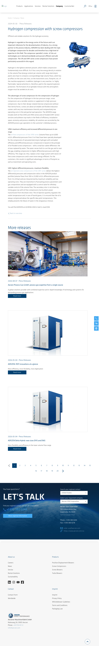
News (10, 566)
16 (36, 471)
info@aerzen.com (14, 628)
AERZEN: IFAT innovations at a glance (23, 364)
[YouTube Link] (19, 582)
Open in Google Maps (67, 515)
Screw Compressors (59, 566)
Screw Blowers (57, 570)
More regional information (17, 516)
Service (10, 570)
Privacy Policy (57, 598)
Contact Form (13, 595)
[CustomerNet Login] (95, 6)
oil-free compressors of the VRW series (25, 135)
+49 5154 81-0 (18, 625)
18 (47, 471)
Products (19, 6)
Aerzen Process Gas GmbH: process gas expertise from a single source (35, 285)
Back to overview (16, 213)
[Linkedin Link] (10, 582)
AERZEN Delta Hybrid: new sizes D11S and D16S (26, 441)
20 (57, 471)
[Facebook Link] (23, 582)
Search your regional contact (70, 489)
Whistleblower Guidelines (61, 602)
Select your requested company (71, 498)
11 (68, 465)
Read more (17, 296)
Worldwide (11, 598)
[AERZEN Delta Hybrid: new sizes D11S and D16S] (47, 409)
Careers (10, 563)
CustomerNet (69, 6)
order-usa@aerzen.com (72, 528)
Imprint (54, 595)
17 (41, 471)
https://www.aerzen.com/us (74, 531)
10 (63, 465)
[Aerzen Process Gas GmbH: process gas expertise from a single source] (47, 254)
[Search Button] (85, 6)
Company (59, 6)
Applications (28, 6)
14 (84, 465)
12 (74, 465)
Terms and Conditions (59, 605)
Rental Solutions (48, 6)
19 (52, 471)
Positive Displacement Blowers (63, 563)
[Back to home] (4, 6)
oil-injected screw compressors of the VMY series (28, 171)
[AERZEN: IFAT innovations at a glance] (47, 333)
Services (38, 6)
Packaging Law (57, 609)
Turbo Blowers (57, 573)
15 (90, 465)
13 (79, 465)
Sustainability (13, 577)
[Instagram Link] (14, 582)
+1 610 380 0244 (17, 509)
